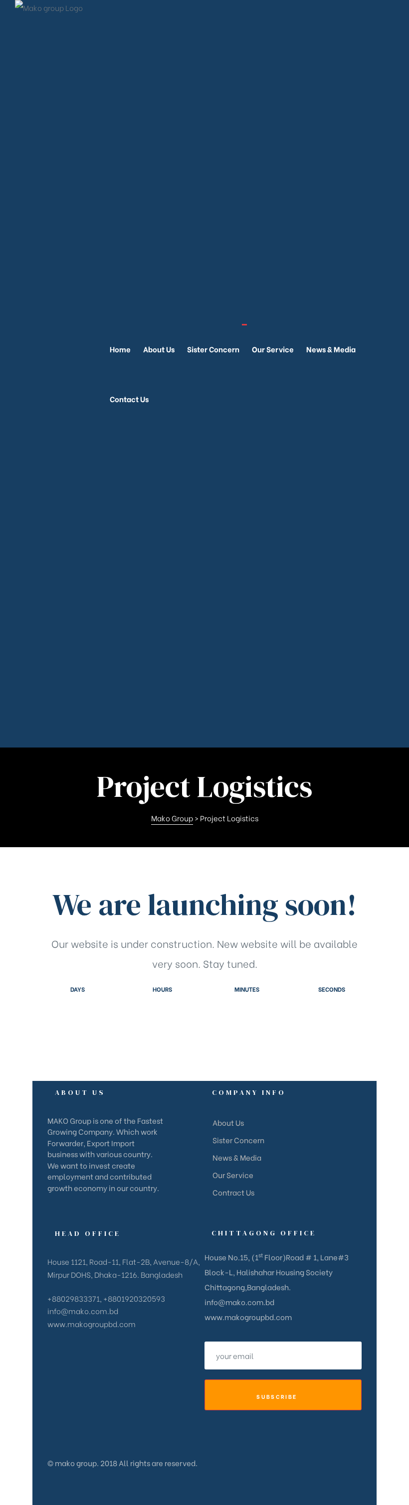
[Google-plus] (82, 1210)
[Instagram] (99, 1210)
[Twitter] (66, 1210)
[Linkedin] (115, 1210)
